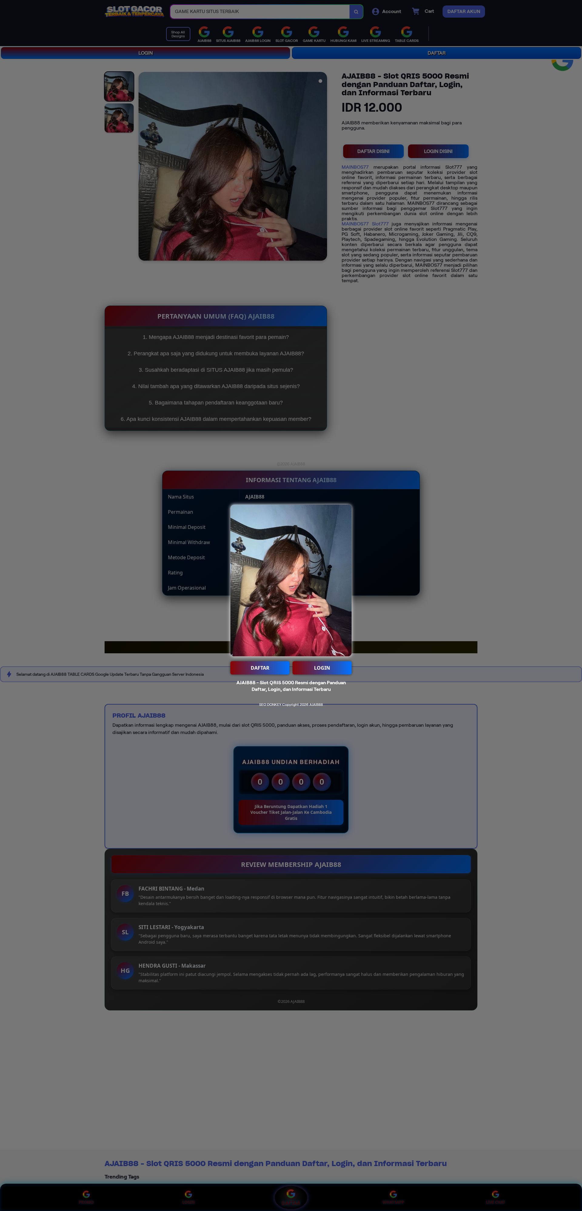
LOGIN (322, 668)
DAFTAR (260, 668)
